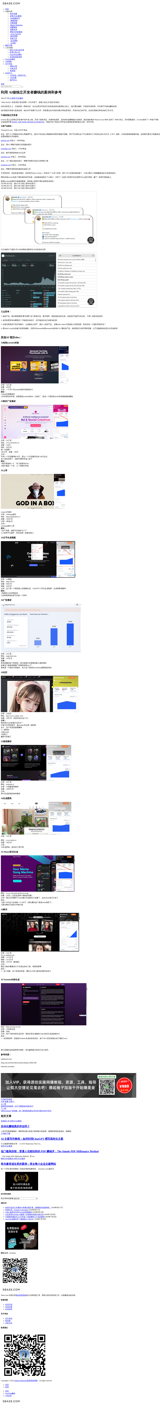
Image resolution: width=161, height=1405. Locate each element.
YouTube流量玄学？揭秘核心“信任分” (19, 1219)
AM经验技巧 (15, 18)
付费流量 (13, 23)
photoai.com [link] (5, 140)
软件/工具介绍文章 (17, 50)
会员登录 (8, 1309)
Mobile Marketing (16, 25)
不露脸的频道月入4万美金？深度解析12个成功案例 (25, 1217)
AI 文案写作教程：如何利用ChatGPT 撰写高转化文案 (32, 1138)
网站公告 (13, 66)
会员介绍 (8, 1304)
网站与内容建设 (16, 32)
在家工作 (13, 38)
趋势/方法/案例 (15, 16)
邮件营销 (14, 36)
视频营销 (14, 21)
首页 (7, 9)
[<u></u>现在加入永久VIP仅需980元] (68, 1097)
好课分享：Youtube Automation (16, 1210)
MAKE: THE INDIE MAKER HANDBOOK (28, 122)
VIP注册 (13, 78)
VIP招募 (8, 61)
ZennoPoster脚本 (16, 55)
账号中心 (13, 80)
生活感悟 (14, 41)
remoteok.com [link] (6, 165)
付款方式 (13, 68)
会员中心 (8, 73)
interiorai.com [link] (5, 157)
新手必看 (13, 14)
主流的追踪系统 (16, 57)
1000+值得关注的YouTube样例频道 (18, 1212)
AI (10, 98)
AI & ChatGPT (15, 34)
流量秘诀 (13, 27)
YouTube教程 (10, 59)
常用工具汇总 (15, 52)
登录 (2, 84)
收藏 (6, 1101)
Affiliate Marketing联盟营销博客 (26, 1381)
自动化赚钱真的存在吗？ (15, 1126)
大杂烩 (13, 43)
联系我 (12, 71)
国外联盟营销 (21, 1295)
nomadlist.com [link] (6, 149)
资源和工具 (5, 1121)
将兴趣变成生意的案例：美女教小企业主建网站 (28, 1163)
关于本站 (8, 64)
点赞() (11, 1101)
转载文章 (13, 29)
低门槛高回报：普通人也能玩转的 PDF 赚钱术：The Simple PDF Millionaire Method (50, 1151)
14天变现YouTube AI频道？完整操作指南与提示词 (24, 1214)
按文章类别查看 (7, 1198)
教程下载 (8, 45)
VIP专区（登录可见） (18, 75)
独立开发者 (7, 1099)
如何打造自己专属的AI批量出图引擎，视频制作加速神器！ (28, 1207)
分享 (2, 1101)
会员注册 (8, 1307)
